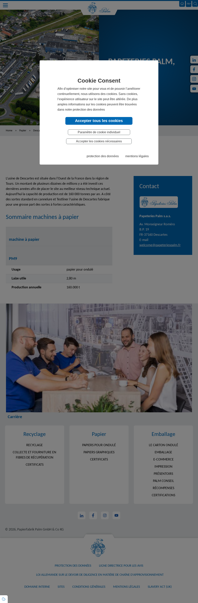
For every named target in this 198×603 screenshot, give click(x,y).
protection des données (103, 156)
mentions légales (137, 156)
